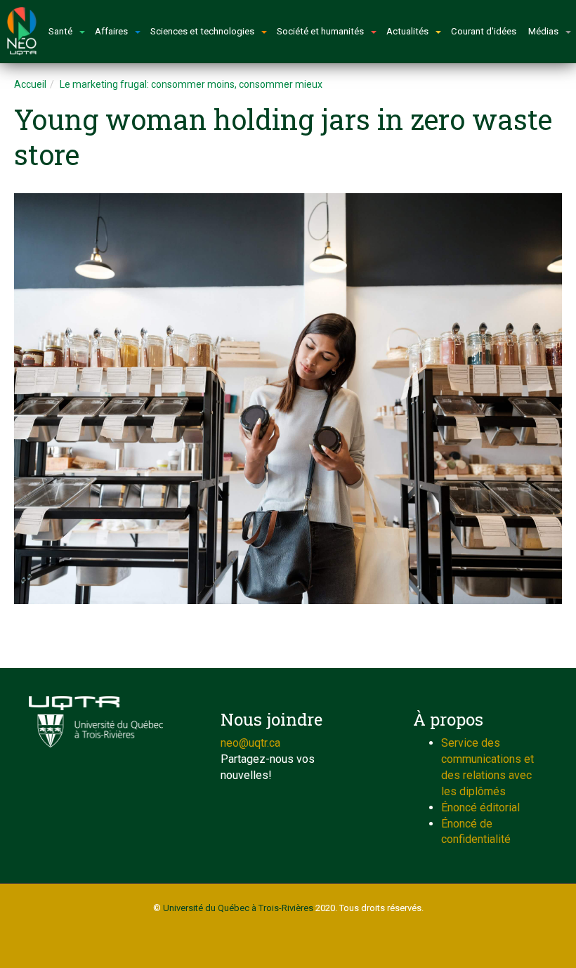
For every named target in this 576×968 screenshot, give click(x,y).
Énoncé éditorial (480, 807)
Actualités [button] (407, 31)
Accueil (30, 84)
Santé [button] (60, 31)
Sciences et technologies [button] (202, 31)
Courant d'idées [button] (483, 31)
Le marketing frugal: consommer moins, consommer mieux (191, 84)
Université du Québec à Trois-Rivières (238, 908)
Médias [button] (543, 31)
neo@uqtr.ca (250, 743)
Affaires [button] (111, 31)
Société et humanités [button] (320, 31)
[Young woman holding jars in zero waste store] (288, 398)
